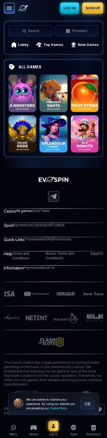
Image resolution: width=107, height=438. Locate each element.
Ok (87, 404)
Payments (32, 268)
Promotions (62, 239)
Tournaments (35, 239)
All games (24, 211)
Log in (70, 8)
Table (45, 211)
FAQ (49, 239)
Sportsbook (23, 225)
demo (22, 100)
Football (57, 225)
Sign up (93, 8)
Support (96, 253)
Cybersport (42, 225)
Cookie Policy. (59, 408)
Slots (36, 211)
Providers (80, 31)
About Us (47, 268)
